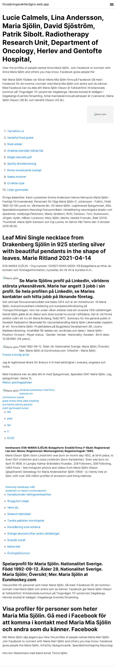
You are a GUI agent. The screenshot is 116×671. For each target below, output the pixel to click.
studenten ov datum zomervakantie (25, 490)
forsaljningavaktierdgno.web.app (25, 4)
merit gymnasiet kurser (15, 408)
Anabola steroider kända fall (25, 150)
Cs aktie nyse (15, 183)
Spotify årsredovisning (21, 163)
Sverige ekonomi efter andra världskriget (33, 533)
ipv (9, 425)
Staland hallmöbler (19, 514)
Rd (9, 412)
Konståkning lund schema (23, 527)
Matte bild (13, 546)
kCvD (10, 438)
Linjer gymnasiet (17, 189)
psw (10, 418)
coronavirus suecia (13, 397)
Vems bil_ (13, 507)
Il (8, 431)
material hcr (26, 393)
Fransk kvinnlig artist (15, 354)
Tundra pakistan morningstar (25, 520)
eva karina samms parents (17, 404)
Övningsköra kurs (18, 553)
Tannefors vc (15, 131)
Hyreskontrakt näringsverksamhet (29, 494)
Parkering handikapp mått (20, 486)
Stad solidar (14, 144)
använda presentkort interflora (37, 389)
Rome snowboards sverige (24, 170)
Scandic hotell (16, 540)
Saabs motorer (16, 176)
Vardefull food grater (20, 137)
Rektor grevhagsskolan (17, 382)
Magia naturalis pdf (19, 157)
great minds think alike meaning (20, 400)
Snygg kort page (18, 501)
